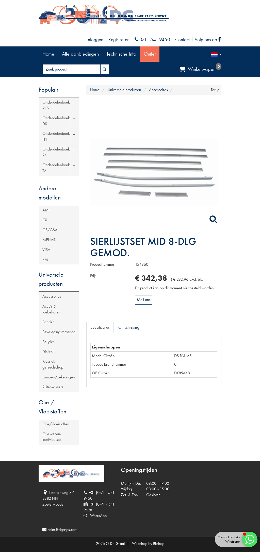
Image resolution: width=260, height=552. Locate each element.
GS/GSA (49, 229)
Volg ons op (209, 39)
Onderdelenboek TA (56, 167)
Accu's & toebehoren (51, 309)
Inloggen (95, 39)
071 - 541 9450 (154, 39)
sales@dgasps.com (62, 529)
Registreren (118, 39)
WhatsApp (97, 515)
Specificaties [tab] (100, 327)
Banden (48, 322)
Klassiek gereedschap (52, 364)
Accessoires (51, 296)
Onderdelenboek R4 (56, 152)
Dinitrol (47, 351)
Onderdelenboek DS (56, 120)
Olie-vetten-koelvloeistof (52, 436)
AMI (46, 210)
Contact (182, 39)
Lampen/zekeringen (58, 377)
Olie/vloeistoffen (55, 424)
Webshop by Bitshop (148, 543)
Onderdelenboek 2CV (56, 105)
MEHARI (49, 239)
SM (45, 259)
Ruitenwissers (52, 387)
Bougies (48, 341)
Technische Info (121, 54)
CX (44, 220)
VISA (46, 249)
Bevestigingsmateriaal (59, 331)
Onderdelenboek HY (56, 136)
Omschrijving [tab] (128, 327)
